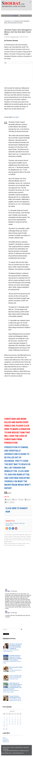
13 (15, 719)
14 (17, 719)
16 (4, 722)
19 (12, 722)
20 (15, 722)
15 (20, 719)
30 (4, 726)
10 (6, 719)
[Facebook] (13, 528)
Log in (4, 737)
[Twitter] (10, 528)
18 (9, 722)
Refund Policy (18, 747)
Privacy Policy (6, 747)
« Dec (4, 729)
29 (20, 724)
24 (6, 724)
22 (20, 722)
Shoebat (7, 36)
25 (9, 724)
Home (11, 21)
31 (6, 726)
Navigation (15, 15)
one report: (16, 117)
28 (17, 724)
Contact (12, 747)
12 (12, 719)
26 (12, 724)
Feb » (7, 729)
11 (9, 719)
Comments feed (6, 740)
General (26, 36)
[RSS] (7, 528)
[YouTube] (16, 528)
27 (15, 724)
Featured (22, 36)
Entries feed (5, 738)
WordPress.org (6, 741)
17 (6, 722)
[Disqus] (18, 566)
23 (4, 724)
